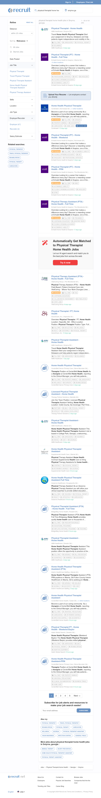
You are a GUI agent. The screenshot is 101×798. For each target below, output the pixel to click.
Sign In (68, 2)
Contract (57, 465)
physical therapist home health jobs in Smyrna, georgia (57, 21)
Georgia (73, 440)
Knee (76, 183)
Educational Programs (62, 526)
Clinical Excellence (70, 411)
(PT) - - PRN (65, 168)
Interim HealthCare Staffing (60, 572)
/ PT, (65, 312)
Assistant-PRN (66, 659)
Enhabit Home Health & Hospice (62, 60)
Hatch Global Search (58, 632)
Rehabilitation (14, 157)
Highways (80, 437)
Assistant (66, 450)
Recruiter (15, 129)
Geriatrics (57, 557)
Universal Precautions (72, 612)
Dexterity (67, 586)
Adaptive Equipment (61, 650)
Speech (56, 411)
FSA (76, 293)
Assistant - (65, 341)
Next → (77, 695)
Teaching (67, 494)
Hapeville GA (68, 316)
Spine (56, 192)
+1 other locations (77, 109)
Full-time (57, 42)
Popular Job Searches (63, 780)
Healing (77, 583)
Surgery (78, 120)
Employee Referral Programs (65, 529)
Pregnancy (79, 218)
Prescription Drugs (71, 522)
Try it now (65, 262)
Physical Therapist (17, 71)
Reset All (29, 22)
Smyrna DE (68, 31)
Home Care (70, 126)
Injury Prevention (64, 749)
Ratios (56, 440)
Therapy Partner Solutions (60, 397)
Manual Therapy (47, 749)
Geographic (75, 123)
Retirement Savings (61, 468)
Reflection (68, 327)
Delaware (57, 45)
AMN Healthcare (56, 31)
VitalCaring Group (57, 282)
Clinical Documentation (62, 681)
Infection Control (60, 618)
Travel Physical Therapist (19, 76)
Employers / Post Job (84, 2)
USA (21, 792)
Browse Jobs (78, 777)
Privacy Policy (88, 791)
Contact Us (59, 777)
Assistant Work (79, 221)
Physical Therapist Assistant (21, 80)
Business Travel (80, 681)
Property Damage (60, 123)
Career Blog (60, 786)
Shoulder (84, 76)
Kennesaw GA (65, 109)
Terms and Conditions (74, 791)
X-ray (77, 586)
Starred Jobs (18, 51)
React (56, 497)
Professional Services (62, 76)
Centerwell (55, 109)
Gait (64, 440)
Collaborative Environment (64, 299)
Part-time (57, 408)
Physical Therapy (15, 162)
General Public (80, 735)
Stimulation (82, 299)
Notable (57, 586)
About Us (41, 777)
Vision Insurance (48, 735)
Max (66, 408)
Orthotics (66, 497)
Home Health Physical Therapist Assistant (18, 86)
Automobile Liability (61, 83)
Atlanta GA (78, 60)
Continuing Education (61, 221)
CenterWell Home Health (59, 601)
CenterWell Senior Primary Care (62, 368)
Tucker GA (73, 601)
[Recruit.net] (19, 10)
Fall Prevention (80, 554)
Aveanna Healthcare (58, 483)
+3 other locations (57, 62)
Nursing (67, 554)
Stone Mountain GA (81, 368)
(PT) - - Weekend (65, 136)
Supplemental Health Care (60, 454)
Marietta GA (74, 397)
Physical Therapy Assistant (20, 92)
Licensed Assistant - (64, 392)
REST (55, 330)
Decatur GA (68, 543)
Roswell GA (73, 512)
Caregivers (13, 166)
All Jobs (16, 47)
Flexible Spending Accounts (64, 80)
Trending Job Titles (44, 786)
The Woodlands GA (81, 172)
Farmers (69, 557)
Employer (15, 124)
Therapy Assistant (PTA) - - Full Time (67, 202)
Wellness (80, 327)
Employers (41, 780)
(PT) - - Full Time (65, 55)
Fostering (65, 330)
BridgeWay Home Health (59, 512)
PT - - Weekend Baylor (65, 628)
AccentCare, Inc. (56, 316)
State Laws (58, 302)
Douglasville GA (72, 483)
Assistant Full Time (66, 478)
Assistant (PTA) (66, 567)
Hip (76, 76)
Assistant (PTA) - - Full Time (67, 507)
